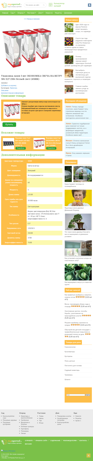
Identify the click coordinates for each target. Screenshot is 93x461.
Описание (4, 90)
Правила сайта (41, 440)
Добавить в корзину (8, 85)
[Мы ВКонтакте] (89, 5)
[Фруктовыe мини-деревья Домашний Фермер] (78, 205)
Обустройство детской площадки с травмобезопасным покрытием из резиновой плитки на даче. (77, 332)
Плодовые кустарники (6, 423)
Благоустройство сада (8, 417)
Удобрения (25, 420)
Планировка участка (64, 416)
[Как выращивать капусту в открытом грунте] (78, 280)
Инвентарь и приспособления (26, 417)
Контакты (83, 440)
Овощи (23, 433)
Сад (12, 13)
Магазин (28, 444)
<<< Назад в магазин (32, 19)
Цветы (41, 418)
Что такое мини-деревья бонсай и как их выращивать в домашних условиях (77, 234)
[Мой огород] (11, 7)
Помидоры (25, 431)
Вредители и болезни (25, 423)
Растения (30, 13)
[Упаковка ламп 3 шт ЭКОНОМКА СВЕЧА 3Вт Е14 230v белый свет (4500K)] (51, 149)
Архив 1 (78, 421)
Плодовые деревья (10, 420)
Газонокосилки (70, 347)
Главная (5, 13)
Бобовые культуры (27, 426)
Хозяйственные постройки (62, 419)
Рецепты (58, 13)
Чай (40, 421)
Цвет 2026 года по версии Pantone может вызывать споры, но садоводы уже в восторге (78, 29)
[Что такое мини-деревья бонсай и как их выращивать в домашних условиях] (78, 229)
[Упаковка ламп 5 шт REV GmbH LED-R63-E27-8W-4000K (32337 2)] (20, 149)
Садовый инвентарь (72, 370)
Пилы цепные (70, 361)
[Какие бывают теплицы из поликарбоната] (78, 182)
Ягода (41, 423)
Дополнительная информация (12, 93)
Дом (40, 13)
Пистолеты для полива (73, 365)
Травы (41, 416)
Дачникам (68, 13)
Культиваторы (70, 352)
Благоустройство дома (63, 423)
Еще (75, 413)
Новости (49, 13)
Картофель (25, 429)
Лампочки (13, 88)
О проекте (29, 440)
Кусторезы (68, 356)
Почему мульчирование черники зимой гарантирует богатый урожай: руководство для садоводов (78, 61)
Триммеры (69, 375)
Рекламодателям (70, 440)
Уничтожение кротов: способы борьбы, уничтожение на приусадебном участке (76, 313)
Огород (20, 13)
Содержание (55, 440)
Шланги (67, 379)
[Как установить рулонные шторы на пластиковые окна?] (78, 256)
